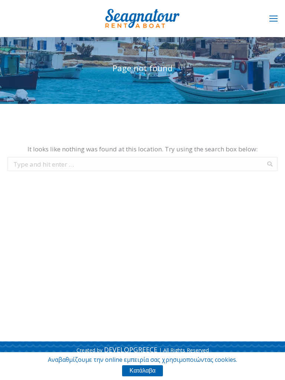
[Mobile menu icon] (273, 18)
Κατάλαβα (142, 370)
